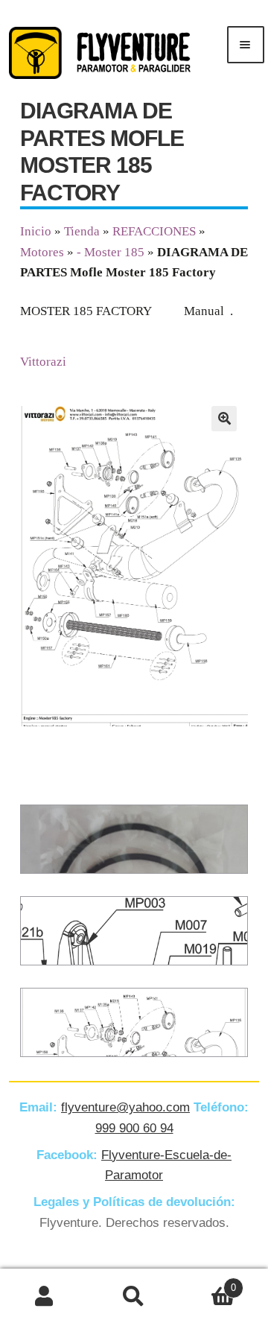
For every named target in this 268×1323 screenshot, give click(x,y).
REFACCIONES (154, 231)
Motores (42, 252)
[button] (224, 418)
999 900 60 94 (134, 1128)
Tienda (82, 231)
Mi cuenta (44, 1296)
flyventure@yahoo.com (125, 1107)
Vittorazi (43, 362)
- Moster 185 (110, 252)
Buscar (134, 1296)
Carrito (207, 1282)
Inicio (35, 231)
